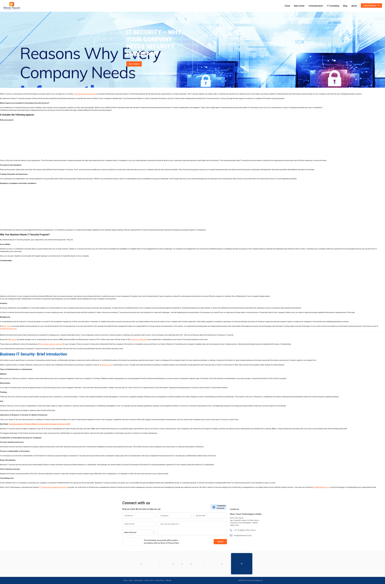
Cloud (287, 6)
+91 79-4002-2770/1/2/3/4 (244, 530)
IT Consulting (333, 6)
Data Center (299, 6)
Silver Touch (6, 326)
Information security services (85, 94)
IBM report (12, 339)
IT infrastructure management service (53, 487)
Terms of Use (148, 580)
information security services (51, 344)
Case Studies (138, 580)
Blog (345, 6)
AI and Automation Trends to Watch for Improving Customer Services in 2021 (39, 424)
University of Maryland (139, 339)
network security (106, 365)
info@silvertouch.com (8, 329)
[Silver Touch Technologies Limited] (11, 6)
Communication (316, 6)
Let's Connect (370, 5)
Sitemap (168, 580)
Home (124, 76)
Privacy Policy (159, 580)
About (354, 6)
